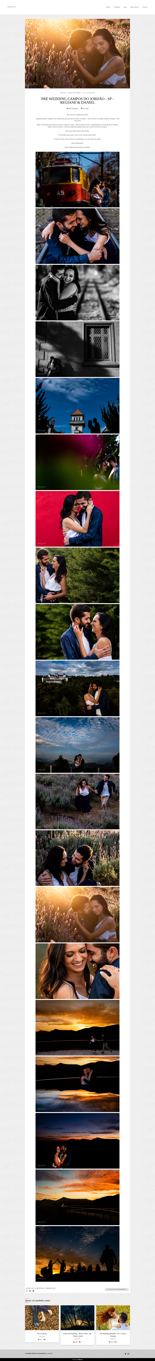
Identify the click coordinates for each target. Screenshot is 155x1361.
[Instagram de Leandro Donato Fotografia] (128, 1354)
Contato (145, 7)
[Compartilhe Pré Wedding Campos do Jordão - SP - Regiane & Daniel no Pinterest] (33, 1291)
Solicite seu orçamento (117, 1289)
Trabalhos (117, 7)
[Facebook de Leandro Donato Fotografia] (125, 1354)
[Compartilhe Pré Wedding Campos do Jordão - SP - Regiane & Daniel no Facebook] (26, 1291)
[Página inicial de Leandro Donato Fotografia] (13, 7)
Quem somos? (134, 7)
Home (108, 7)
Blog (125, 7)
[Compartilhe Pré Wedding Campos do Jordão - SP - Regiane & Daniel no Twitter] (30, 1291)
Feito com (78, 1359)
